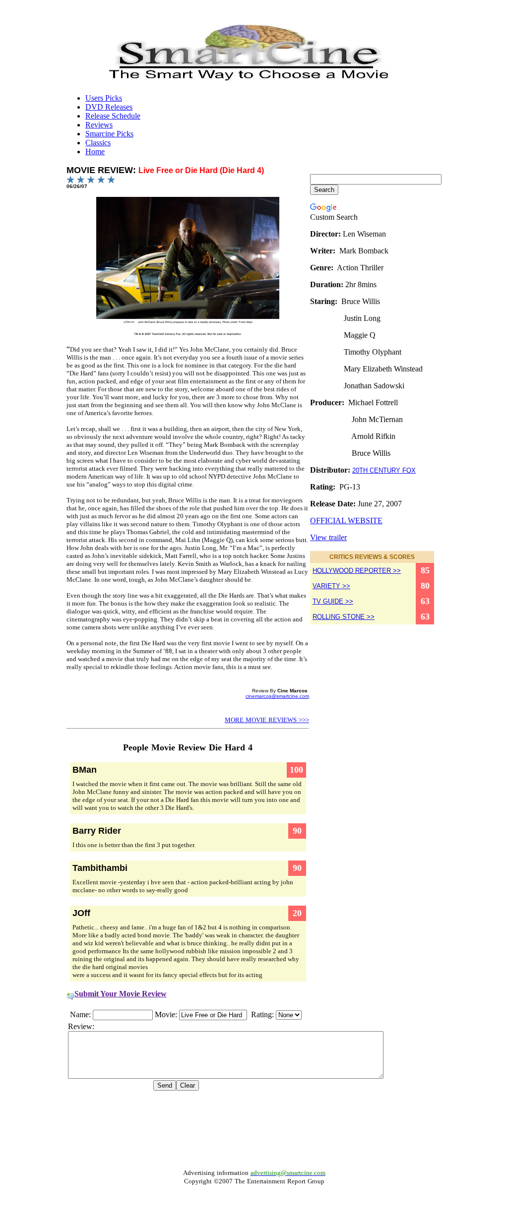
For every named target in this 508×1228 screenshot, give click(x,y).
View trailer (328, 537)
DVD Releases (108, 107)
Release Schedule (112, 116)
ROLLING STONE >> (344, 616)
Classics (98, 142)
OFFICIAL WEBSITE (346, 520)
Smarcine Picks (109, 133)
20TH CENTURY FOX (384, 470)
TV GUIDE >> (333, 601)
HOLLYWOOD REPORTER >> (357, 570)
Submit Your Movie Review (120, 993)
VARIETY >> (331, 586)
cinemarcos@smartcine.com (277, 696)
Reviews (99, 125)
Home (95, 151)
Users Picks (103, 98)
